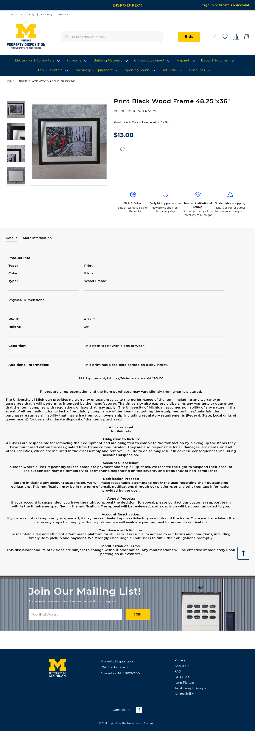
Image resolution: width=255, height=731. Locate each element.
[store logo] (26, 36)
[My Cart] (246, 36)
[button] (35, 141)
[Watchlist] (214, 36)
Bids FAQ (46, 14)
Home (10, 81)
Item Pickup (65, 14)
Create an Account (234, 5)
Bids (189, 37)
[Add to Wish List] (122, 149)
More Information (37, 238)
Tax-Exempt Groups (190, 688)
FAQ (31, 14)
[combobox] (112, 36)
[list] (127, 65)
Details (11, 238)
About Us (17, 14)
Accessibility (184, 694)
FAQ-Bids (182, 677)
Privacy (180, 660)
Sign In (208, 5)
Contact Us (121, 710)
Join (137, 614)
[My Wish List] (225, 36)
